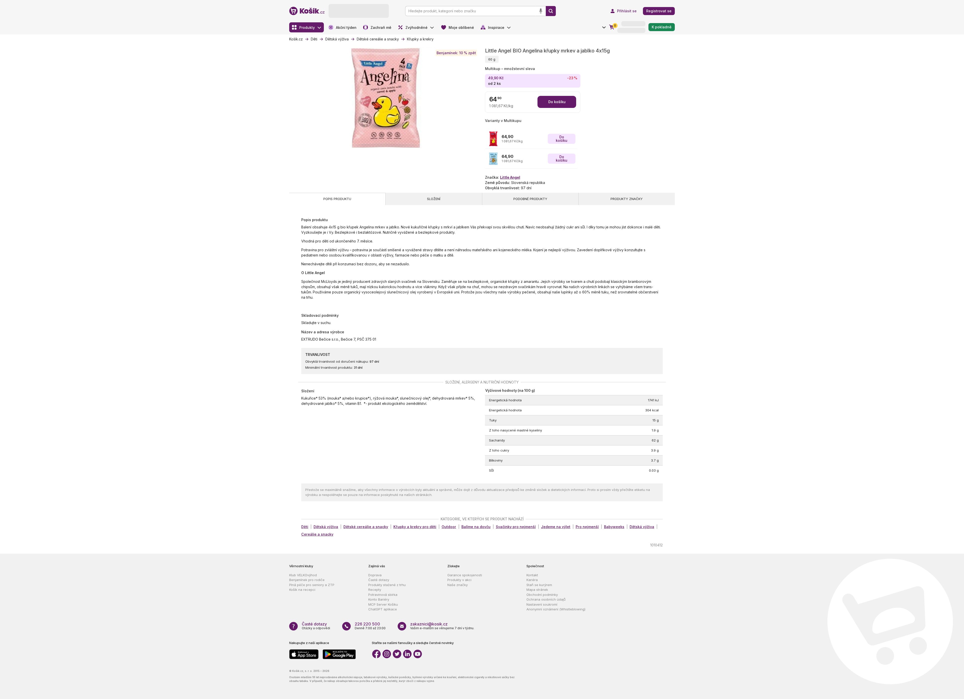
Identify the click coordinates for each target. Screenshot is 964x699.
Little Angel (510, 177)
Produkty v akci (459, 580)
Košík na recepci (302, 590)
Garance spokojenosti (464, 575)
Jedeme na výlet (555, 527)
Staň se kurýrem (539, 585)
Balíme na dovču (476, 527)
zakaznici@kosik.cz (429, 624)
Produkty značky (627, 199)
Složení (433, 199)
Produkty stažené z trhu (387, 585)
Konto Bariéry (378, 599)
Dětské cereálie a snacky (365, 527)
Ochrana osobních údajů (546, 599)
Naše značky (457, 585)
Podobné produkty (530, 199)
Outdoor (449, 527)
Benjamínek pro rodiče (307, 580)
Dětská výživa (326, 527)
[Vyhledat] (551, 11)
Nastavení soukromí (541, 604)
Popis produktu (337, 199)
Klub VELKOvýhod (303, 575)
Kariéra (532, 580)
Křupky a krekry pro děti (414, 527)
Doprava (375, 575)
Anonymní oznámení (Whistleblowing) (555, 609)
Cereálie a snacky (317, 534)
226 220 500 (367, 624)
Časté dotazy (378, 580)
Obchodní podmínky (542, 595)
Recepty (374, 590)
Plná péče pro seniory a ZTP (311, 585)
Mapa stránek (537, 590)
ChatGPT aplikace (382, 609)
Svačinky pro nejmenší (516, 527)
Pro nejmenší (587, 527)
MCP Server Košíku (383, 604)
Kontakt (532, 575)
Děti (304, 527)
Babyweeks (614, 527)
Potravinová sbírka (382, 595)
